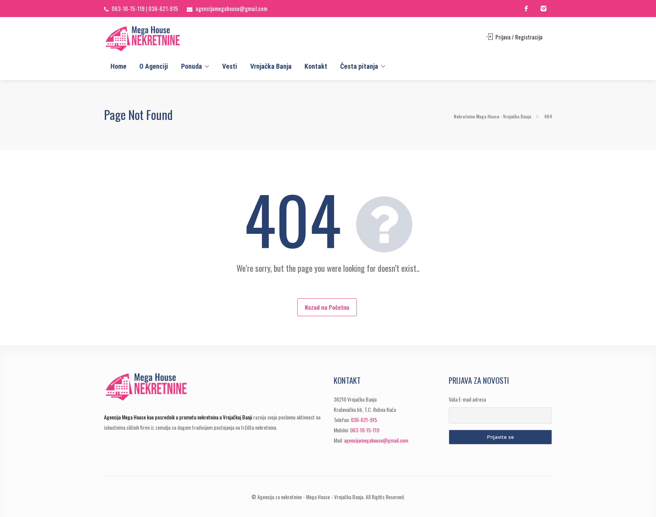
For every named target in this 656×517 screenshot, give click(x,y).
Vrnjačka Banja (271, 66)
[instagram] (543, 8)
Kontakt (315, 66)
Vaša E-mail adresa (467, 399)
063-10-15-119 (128, 8)
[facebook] (526, 8)
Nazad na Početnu (327, 307)
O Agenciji (153, 66)
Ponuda (191, 66)
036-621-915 (163, 8)
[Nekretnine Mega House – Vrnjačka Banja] (156, 39)
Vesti (229, 66)
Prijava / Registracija (518, 37)
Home (118, 66)
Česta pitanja (359, 66)
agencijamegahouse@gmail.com (231, 8)
